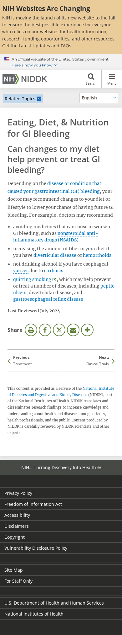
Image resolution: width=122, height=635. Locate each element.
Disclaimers (16, 526)
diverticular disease (54, 255)
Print (31, 330)
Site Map (13, 570)
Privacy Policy (18, 493)
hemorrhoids (97, 255)
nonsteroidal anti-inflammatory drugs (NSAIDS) (55, 236)
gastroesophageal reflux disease (48, 299)
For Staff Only (18, 581)
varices (20, 270)
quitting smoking (32, 279)
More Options (87, 330)
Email (73, 330)
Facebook (45, 330)
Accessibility (17, 515)
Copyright (14, 537)
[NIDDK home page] (26, 79)
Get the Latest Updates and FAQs (36, 46)
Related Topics (20, 99)
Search (91, 83)
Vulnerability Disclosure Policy (35, 548)
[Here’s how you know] (61, 62)
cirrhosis (53, 270)
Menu (112, 83)
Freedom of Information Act (33, 504)
